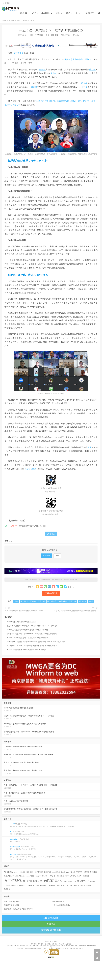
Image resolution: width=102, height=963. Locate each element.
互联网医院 (20, 876)
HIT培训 (47, 872)
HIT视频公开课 (51, 918)
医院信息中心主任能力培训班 (77, 59)
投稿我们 (89, 13)
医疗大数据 (27, 881)
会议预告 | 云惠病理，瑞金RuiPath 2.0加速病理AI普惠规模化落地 (32, 634)
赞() (52, 534)
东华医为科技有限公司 (45, 101)
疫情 (37, 886)
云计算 (72, 872)
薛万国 (92, 69)
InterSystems (65, 872)
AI (5, 872)
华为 (74, 881)
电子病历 (30, 886)
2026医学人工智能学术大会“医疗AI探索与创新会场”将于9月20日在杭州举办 (36, 642)
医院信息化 (72, 601)
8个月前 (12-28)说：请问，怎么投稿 (20, 840)
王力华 (84, 87)
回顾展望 (93, 881)
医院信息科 (82, 601)
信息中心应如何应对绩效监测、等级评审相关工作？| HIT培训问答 (32, 626)
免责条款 (54, 944)
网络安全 (52, 886)
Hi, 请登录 (6, 3)
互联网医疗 (9, 876)
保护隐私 (48, 944)
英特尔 (63, 886)
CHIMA (10, 872)
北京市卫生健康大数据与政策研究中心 (18, 909)
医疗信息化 (24, 601)
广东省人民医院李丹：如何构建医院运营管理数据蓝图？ (76, 611)
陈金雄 (84, 83)
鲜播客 (23, 13)
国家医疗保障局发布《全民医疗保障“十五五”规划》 (27, 650)
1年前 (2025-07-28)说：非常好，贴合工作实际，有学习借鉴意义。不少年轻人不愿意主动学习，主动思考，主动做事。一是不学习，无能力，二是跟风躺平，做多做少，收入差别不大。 (54, 856)
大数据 (7, 885)
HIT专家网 (10, 9)
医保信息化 (60, 876)
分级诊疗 (52, 876)
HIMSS (22, 872)
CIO (34, 13)
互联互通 (79, 872)
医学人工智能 (70, 876)
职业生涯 (26, 20)
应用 (58, 13)
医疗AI (79, 876)
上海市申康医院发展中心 (61, 905)
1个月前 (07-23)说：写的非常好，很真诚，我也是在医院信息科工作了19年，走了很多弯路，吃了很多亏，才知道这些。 (42, 825)
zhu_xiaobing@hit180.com (55, 945)
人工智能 (30, 875)
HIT (31, 872)
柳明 (89, 447)
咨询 (68, 13)
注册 (57, 555)
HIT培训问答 (56, 872)
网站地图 (61, 944)
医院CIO (33, 601)
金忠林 (53, 73)
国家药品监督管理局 (12, 905)
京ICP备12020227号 (70, 945)
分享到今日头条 (51, 593)
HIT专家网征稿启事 (51, 930)
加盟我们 (68, 944)
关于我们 (34, 944)
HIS (27, 872)
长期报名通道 (30, 469)
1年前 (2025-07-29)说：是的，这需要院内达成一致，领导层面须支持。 (25, 848)
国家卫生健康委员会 (12, 901)
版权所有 (36, 945)
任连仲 (42, 69)
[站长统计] (51, 957)
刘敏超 (34, 87)
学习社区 (45, 13)
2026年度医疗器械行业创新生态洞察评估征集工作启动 (28, 630)
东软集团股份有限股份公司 (69, 101)
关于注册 (41, 944)
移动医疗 (44, 885)
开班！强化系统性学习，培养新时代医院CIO (51, 30)
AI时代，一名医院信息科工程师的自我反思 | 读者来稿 (27, 638)
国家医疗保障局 (58, 901)
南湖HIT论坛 (83, 881)
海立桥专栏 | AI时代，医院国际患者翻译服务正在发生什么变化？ (32, 646)
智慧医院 (22, 886)
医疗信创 (86, 876)
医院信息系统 (67, 881)
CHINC (16, 872)
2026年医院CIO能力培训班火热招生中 (33, 526)
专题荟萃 (51, 924)
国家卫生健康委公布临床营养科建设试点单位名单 (23, 611)
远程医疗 (76, 885)
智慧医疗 (14, 886)
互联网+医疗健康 (90, 872)
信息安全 (44, 876)
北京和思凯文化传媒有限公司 (21, 945)
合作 (77, 13)
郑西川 (82, 886)
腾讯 (58, 886)
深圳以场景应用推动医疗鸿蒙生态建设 (21, 622)
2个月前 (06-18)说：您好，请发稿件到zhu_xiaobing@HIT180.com (24, 833)
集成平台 (7, 889)
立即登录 (46, 555)
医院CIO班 (41, 601)
